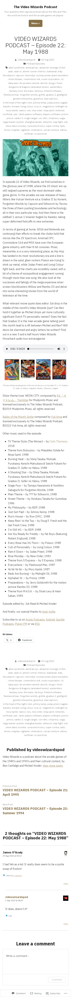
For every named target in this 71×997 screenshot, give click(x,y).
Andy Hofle (48, 611)
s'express (53, 118)
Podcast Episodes (36, 63)
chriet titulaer (15, 79)
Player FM (21, 624)
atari (10, 71)
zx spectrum (40, 133)
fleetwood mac (11, 94)
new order (37, 110)
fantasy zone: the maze (21, 90)
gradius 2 (51, 94)
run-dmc (43, 118)
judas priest (53, 102)
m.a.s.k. (38, 106)
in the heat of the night (14, 102)
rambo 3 (18, 118)
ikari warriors (50, 98)
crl (62, 79)
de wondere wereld (29, 83)
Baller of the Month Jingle (18, 417)
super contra (52, 125)
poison (64, 114)
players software (51, 114)
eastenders (56, 86)
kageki (64, 102)
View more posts (53, 765)
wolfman (28, 133)
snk (66, 121)
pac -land (19, 114)
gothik (42, 94)
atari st (17, 71)
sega (62, 118)
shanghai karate (33, 121)
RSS (37, 624)
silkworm (47, 121)
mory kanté (12, 110)
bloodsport (8, 75)
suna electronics (36, 125)
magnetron (48, 106)
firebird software (52, 90)
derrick (43, 83)
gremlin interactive (22, 98)
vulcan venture (51, 129)
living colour (26, 106)
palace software (33, 114)
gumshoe (38, 98)
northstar (8, 114)
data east (13, 83)
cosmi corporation (50, 79)
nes (29, 110)
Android (50, 619)
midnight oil (61, 106)
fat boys (39, 90)
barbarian (52, 71)
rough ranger (30, 118)
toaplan (16, 129)
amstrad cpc (32, 67)
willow (63, 129)
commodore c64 (31, 79)
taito (62, 125)
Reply (66, 883)
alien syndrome (16, 67)
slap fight (58, 121)
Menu (36, 23)
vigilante (25, 129)
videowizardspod (26, 59)
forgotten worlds (28, 94)
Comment (57, 979)
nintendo (59, 110)
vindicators (36, 129)
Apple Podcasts (35, 619)
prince (10, 118)
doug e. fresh (55, 83)
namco (22, 110)
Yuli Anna (56, 417)
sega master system (13, 121)
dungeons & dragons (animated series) (29, 86)
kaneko (7, 106)
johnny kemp (39, 102)
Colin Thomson (58, 441)
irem (30, 102)
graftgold (62, 94)
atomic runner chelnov (34, 71)
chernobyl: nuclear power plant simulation (46, 75)
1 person (18, 875)
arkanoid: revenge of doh (52, 67)
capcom (20, 75)
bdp (60, 71)
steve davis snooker (16, 125)
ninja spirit (48, 110)
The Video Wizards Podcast (35, 7)
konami (15, 106)
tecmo (7, 129)
